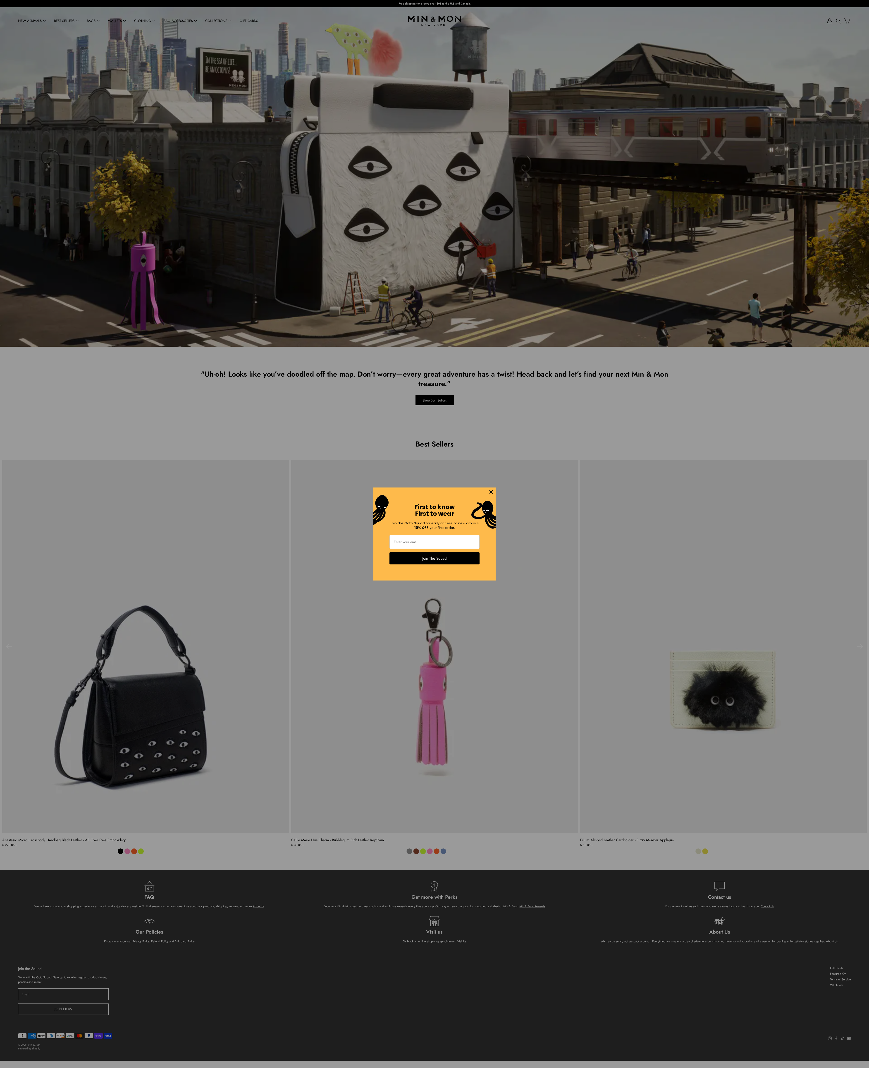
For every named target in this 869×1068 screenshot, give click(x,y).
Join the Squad (434, 558)
